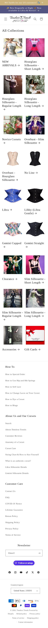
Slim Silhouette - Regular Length (12, 314)
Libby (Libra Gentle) (32, 211)
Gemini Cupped (11, 243)
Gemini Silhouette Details (17, 473)
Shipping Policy (12, 522)
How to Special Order (15, 374)
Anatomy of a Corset (14, 442)
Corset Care (10, 448)
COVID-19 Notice (13, 504)
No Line (29, 172)
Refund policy (22, 614)
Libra (5, 209)
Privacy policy (35, 614)
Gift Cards (30, 349)
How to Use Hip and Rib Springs (20, 380)
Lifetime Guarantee (14, 510)
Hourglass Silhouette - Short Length (32, 65)
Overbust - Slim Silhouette (34, 141)
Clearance (8, 279)
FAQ (7, 497)
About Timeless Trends (15, 430)
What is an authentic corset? (18, 461)
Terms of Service (13, 535)
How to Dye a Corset (14, 399)
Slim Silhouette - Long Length (34, 314)
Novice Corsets (11, 139)
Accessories (9, 349)
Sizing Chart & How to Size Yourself (22, 455)
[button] (6, 19)
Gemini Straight (34, 243)
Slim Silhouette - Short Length (34, 280)
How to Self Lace (13, 387)
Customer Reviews (13, 436)
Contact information (25, 622)
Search (8, 423)
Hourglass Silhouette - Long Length (32, 102)
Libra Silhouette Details (16, 467)
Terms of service (18, 618)
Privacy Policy (12, 529)
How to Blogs (11, 405)
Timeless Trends (23, 610)
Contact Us (10, 491)
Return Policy (11, 516)
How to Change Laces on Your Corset (22, 393)
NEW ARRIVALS (9, 63)
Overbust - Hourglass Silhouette (8, 176)
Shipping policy (33, 618)
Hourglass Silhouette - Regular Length (11, 102)
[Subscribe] (39, 553)
